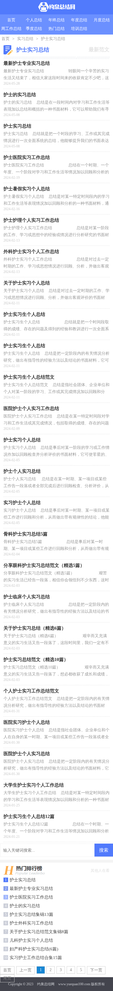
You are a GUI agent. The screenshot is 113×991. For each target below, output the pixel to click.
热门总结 (56, 28)
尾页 (7, 978)
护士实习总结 (53, 39)
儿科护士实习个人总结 (31, 940)
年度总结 (79, 20)
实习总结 (25, 39)
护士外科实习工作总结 (31, 923)
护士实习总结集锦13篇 (31, 914)
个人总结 (34, 20)
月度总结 (102, 20)
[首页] (56, 7)
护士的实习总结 (25, 905)
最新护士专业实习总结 (31, 888)
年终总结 (56, 20)
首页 (11, 20)
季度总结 (34, 28)
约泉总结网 (45, 984)
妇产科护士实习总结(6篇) (34, 949)
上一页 (25, 970)
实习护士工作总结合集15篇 (36, 957)
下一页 (96, 970)
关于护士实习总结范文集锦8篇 (39, 931)
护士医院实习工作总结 (31, 897)
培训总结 (79, 28)
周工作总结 (11, 28)
